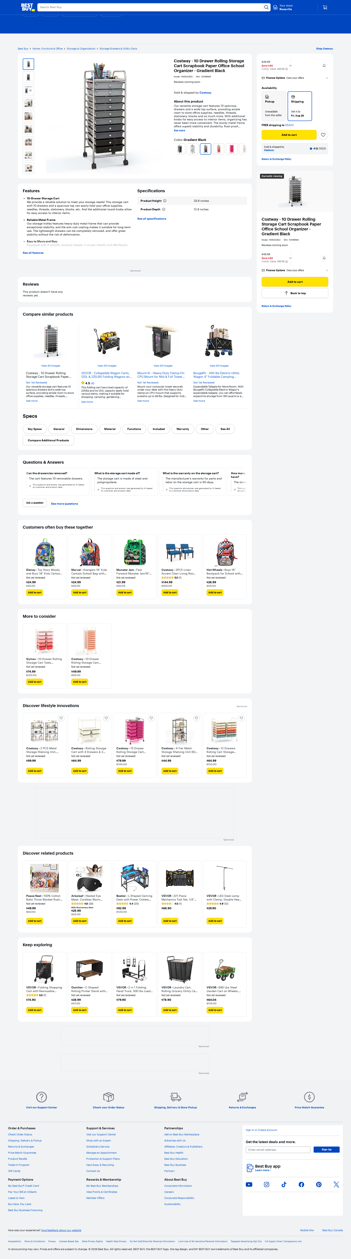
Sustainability (172, 1204)
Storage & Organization (81, 48)
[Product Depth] (163, 209)
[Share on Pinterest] (319, 1184)
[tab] (35, 429)
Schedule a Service (97, 1146)
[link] (82, 903)
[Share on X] (336, 1184)
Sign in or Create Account (261, 1130)
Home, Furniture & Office (47, 48)
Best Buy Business (175, 1164)
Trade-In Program (18, 1164)
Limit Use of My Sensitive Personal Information (203, 1241)
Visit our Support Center (101, 1134)
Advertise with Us (174, 1140)
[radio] (274, 106)
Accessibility (14, 1241)
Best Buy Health (173, 1152)
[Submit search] (266, 7)
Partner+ (169, 1171)
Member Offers (95, 1198)
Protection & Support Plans (103, 1158)
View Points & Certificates (101, 1191)
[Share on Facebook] (301, 1184)
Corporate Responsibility (179, 1198)
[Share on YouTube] (249, 1184)
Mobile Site (307, 1230)
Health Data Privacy (116, 1241)
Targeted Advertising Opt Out (246, 1241)
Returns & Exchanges (21, 1146)
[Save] (323, 135)
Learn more (263, 1170)
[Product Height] (164, 200)
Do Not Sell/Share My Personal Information (152, 1241)
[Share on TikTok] (284, 1184)
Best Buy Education (176, 1158)
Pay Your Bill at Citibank (22, 1191)
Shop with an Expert (98, 1140)
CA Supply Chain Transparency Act (283, 1241)
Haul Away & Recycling (100, 1164)
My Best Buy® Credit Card (23, 1185)
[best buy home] (28, 7)
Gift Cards (14, 1171)
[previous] (175, 149)
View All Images (50, 365)
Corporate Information (178, 1185)
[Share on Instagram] (266, 1184)
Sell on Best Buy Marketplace (181, 1134)
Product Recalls (17, 1158)
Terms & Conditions (34, 1241)
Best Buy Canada (332, 1230)
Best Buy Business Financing (25, 1210)
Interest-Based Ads (69, 1241)
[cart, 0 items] (325, 7)
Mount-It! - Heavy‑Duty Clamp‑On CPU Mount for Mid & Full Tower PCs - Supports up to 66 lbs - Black (161, 375)
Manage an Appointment (101, 1152)
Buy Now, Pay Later (19, 1204)
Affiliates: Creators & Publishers (183, 1146)
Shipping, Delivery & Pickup (25, 1140)
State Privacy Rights (92, 1241)
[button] (286, 69)
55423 (289, 125)
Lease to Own (16, 1198)
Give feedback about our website (61, 1230)
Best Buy (23, 48)
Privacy (52, 1241)
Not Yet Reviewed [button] (36, 382)
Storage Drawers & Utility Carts (118, 48)
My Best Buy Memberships (102, 1185)
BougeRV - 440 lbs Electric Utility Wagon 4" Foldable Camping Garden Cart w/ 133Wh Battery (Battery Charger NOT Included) (216, 375)
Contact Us (93, 1171)
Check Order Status (20, 1134)
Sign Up (327, 1149)
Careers (169, 1191)
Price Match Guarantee (22, 1152)
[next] (245, 149)
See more (179, 130)
